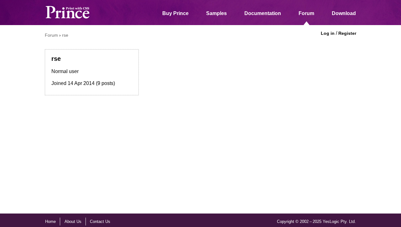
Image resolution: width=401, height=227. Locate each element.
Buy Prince (175, 13)
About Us (73, 221)
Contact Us (100, 221)
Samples (216, 13)
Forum (306, 13)
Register (347, 33)
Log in (328, 33)
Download (344, 13)
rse (65, 35)
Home (50, 221)
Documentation (262, 13)
